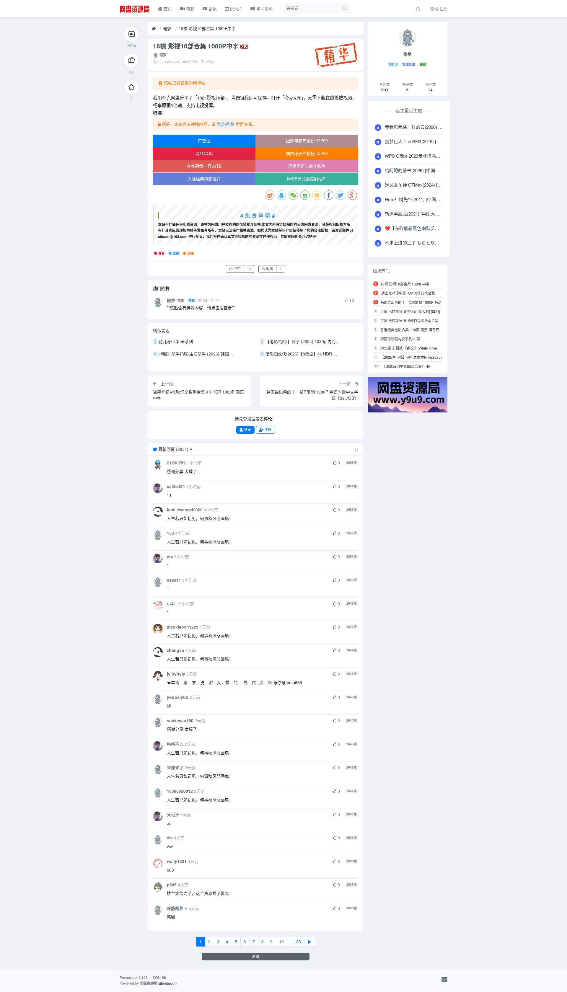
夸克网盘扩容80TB (204, 166)
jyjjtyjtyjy (176, 674)
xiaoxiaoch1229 (182, 627)
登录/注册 (439, 9)
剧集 (212, 9)
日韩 (190, 253)
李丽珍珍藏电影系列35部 (400, 338)
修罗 (163, 55)
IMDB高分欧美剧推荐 (306, 179)
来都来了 (175, 767)
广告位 (204, 140)
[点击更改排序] (356, 449)
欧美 (176, 253)
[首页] (154, 28)
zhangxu (175, 650)
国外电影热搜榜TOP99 (307, 140)
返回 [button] (255, 956)
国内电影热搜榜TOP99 (307, 153)
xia (170, 838)
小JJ (171, 603)
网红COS (204, 153)
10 (281, 941)
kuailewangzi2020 (185, 510)
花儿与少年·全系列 (176, 341)
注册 (267, 430)
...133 (295, 941)
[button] (191, 449)
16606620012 (180, 791)
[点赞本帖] (131, 60)
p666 (172, 884)
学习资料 (264, 9)
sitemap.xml (167, 983)
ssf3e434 (176, 486)
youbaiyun (177, 697)
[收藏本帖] (131, 87)
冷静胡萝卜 (177, 908)
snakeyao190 (180, 720)
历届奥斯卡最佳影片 (306, 166)
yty (170, 556)
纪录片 (235, 9)
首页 (167, 9)
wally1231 (177, 861)
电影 (189, 9)
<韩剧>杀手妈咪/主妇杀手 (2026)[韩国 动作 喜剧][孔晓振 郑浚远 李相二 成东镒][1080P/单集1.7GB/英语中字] (197, 354)
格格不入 (175, 744)
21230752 (176, 463)
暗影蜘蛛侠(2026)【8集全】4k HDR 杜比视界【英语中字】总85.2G (303, 354)
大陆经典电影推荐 (204, 179)
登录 (247, 430)
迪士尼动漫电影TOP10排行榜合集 (407, 293)
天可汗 (173, 814)
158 (170, 533)
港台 (161, 253)
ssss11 (174, 580)
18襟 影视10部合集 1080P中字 (207, 28)
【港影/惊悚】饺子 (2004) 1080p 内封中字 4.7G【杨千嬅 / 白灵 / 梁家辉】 (303, 341)
